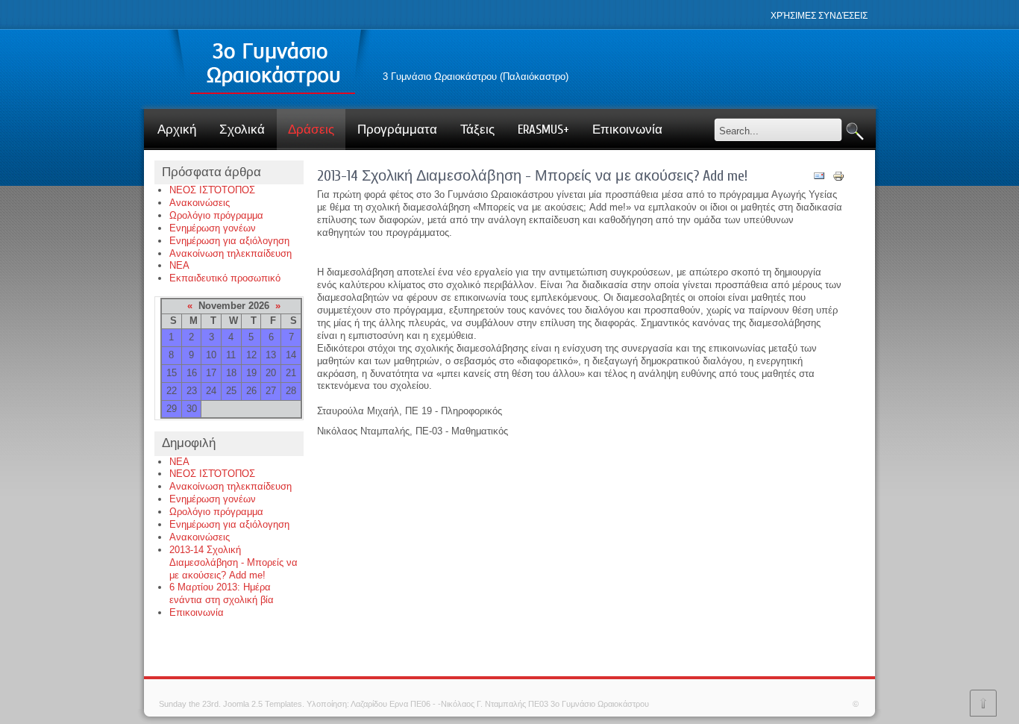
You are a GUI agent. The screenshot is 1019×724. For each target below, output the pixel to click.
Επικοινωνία (627, 129)
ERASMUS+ (543, 129)
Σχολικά (242, 129)
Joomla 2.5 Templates (262, 703)
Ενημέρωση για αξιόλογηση (229, 240)
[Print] (838, 178)
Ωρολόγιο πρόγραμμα (216, 215)
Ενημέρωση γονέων (212, 228)
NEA (179, 265)
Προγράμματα (397, 129)
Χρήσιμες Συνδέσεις (819, 15)
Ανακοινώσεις (199, 202)
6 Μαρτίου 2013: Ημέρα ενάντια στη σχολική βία (221, 593)
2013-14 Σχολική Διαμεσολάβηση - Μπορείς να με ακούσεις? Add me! (233, 562)
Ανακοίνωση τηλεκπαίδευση (230, 253)
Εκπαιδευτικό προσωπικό (224, 278)
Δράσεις (311, 129)
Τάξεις (477, 129)
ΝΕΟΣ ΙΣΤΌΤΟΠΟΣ (212, 190)
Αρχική (176, 129)
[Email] (819, 178)
